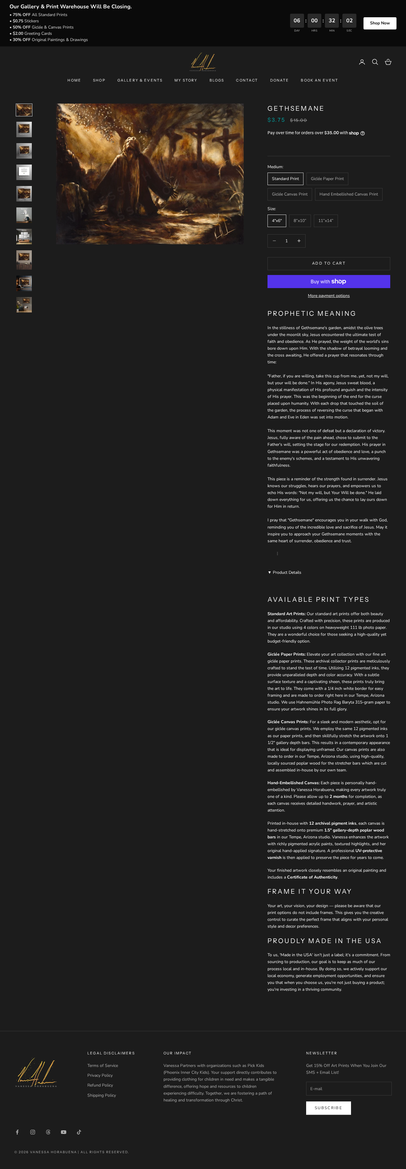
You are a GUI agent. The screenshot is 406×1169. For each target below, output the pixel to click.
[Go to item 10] (24, 304)
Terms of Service (102, 1065)
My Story (185, 80)
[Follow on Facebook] (17, 1132)
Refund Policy (100, 1085)
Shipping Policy (101, 1095)
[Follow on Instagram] (33, 1132)
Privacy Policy (100, 1075)
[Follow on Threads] (48, 1132)
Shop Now (380, 23)
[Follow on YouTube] (64, 1132)
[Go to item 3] (24, 151)
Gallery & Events (140, 80)
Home (74, 80)
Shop (99, 80)
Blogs (217, 80)
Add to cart (329, 263)
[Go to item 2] (24, 129)
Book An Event (319, 80)
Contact (247, 80)
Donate (279, 80)
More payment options (329, 295)
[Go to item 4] (24, 172)
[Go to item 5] (24, 193)
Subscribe (328, 1108)
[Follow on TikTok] (79, 1132)
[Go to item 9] (24, 283)
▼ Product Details (284, 572)
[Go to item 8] (24, 260)
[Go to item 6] (24, 215)
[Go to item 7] (24, 236)
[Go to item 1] (24, 110)
